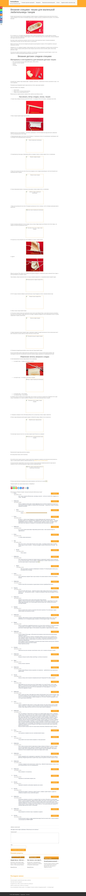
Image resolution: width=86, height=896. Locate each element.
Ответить (55, 493)
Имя (11, 844)
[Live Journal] (25, 488)
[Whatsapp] (14, 488)
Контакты (28, 894)
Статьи (58, 2)
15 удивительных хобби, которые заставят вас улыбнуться (22, 883)
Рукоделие (38, 2)
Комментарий (14, 831)
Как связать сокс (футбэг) (34, 860)
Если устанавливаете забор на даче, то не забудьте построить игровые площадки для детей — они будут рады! (32, 887)
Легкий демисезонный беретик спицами (51, 861)
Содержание (22, 894)
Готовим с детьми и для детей (28, 2)
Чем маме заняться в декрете (16, 881)
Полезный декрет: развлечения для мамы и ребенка (21, 880)
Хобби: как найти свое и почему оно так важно (19, 885)
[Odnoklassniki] (16, 488)
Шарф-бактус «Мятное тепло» (18, 860)
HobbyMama (14, 1)
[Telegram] (18, 488)
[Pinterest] (12, 488)
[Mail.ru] (28, 488)
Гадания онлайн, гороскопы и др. (68, 2)
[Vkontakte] (21, 488)
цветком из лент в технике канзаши (41, 460)
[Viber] (23, 488)
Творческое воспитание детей (48, 2)
